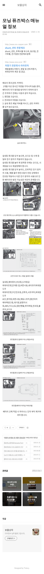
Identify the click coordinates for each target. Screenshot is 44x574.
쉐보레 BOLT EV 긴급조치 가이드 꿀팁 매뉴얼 (14, 447)
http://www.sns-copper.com (16, 44)
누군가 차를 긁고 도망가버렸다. (13, 455)
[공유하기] (10, 428)
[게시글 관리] (13, 428)
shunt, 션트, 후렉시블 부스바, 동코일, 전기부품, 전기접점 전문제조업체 (21, 52)
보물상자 (9, 530)
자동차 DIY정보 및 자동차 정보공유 (14, 438)
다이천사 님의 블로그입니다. (15, 533)
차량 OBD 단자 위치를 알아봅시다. (14, 451)
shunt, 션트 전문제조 (15, 47)
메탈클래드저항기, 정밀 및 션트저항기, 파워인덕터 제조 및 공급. (21, 70)
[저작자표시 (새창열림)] (27, 428)
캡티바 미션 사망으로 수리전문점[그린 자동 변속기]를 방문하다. (14, 459)
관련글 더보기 (37, 470)
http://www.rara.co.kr (13, 62)
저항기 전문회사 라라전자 (17, 65)
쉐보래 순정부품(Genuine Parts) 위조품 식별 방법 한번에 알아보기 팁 (14, 443)
